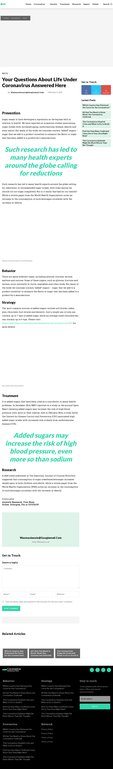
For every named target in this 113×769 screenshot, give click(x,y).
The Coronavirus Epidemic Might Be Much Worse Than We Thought (95, 143)
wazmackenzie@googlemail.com (27, 92)
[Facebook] (92, 670)
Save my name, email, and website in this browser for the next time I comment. (39, 601)
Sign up (95, 706)
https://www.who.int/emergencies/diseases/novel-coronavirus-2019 (37, 323)
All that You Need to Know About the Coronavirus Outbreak (41, 653)
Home (6, 18)
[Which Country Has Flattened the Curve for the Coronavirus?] (14, 648)
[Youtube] (109, 670)
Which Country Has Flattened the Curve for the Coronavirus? (14, 653)
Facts (25, 18)
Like (86, 86)
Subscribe (106, 86)
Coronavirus (15, 18)
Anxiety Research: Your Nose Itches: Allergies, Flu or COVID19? (20, 503)
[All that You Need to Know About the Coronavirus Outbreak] (40, 648)
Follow (96, 86)
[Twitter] (103, 670)
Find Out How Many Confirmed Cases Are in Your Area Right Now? (96, 133)
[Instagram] (97, 670)
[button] (107, 4)
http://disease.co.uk (40, 542)
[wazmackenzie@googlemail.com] (5, 92)
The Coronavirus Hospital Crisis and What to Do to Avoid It (67, 653)
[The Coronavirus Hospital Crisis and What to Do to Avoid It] (67, 648)
